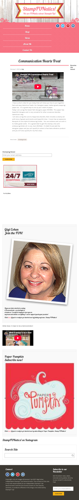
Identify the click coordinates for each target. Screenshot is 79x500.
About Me (27, 44)
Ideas (27, 38)
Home (27, 25)
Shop (27, 32)
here (9, 317)
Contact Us (27, 50)
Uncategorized (22, 139)
